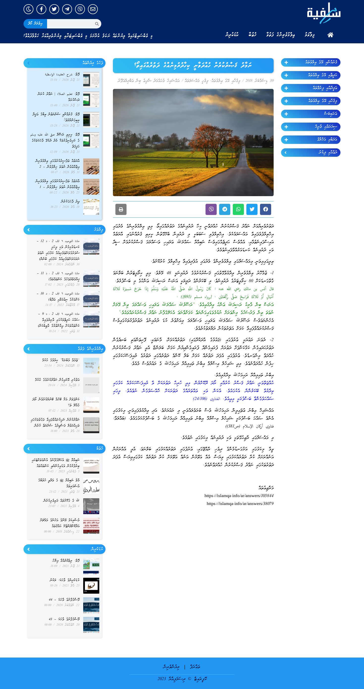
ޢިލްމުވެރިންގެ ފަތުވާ (280, 35)
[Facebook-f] (41, 9)
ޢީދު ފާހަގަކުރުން (70, 201)
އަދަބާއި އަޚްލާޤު (327, 140)
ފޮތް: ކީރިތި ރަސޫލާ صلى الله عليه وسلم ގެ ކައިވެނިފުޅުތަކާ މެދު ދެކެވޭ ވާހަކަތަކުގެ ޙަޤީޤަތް (54, 140)
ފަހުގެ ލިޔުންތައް (92, 63)
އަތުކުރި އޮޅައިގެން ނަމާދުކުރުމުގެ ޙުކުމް (57, 380)
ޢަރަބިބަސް (330, 114)
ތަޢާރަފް (195, 667)
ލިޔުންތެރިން (171, 667)
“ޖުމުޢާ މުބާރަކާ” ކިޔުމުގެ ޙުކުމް (60, 360)
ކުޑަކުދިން (232, 35)
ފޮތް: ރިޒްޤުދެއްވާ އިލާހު (65, 560)
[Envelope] (93, 9)
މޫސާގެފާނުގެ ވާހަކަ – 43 (64, 619)
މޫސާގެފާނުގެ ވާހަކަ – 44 (64, 600)
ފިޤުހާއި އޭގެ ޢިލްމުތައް (322, 101)
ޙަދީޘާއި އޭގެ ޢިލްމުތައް (322, 75)
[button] (265, 209)
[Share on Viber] (211, 209)
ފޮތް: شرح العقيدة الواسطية (62, 74)
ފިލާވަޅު (310, 35)
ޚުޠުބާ (253, 35)
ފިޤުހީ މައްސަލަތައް (196, 81)
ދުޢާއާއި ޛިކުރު (328, 153)
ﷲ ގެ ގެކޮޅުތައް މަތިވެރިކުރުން (61, 501)
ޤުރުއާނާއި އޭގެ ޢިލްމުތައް (321, 62)
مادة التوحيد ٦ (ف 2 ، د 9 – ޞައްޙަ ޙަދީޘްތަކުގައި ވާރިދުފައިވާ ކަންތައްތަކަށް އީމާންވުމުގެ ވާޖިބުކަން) (58, 320)
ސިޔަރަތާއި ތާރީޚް (326, 127)
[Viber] (80, 9)
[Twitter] (54, 9)
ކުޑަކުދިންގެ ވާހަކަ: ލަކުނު (64, 580)
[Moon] (28, 9)
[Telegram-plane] (67, 9)
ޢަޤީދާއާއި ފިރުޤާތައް (325, 88)
